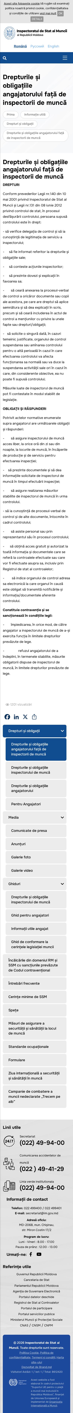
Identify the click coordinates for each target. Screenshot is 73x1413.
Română (20, 46)
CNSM (36, 1325)
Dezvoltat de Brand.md (37, 1367)
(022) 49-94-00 (42, 1143)
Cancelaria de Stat (36, 1280)
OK (60, 13)
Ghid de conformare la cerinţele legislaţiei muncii (32, 944)
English (53, 46)
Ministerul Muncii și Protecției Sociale (36, 1320)
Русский (37, 46)
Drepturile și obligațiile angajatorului (29, 788)
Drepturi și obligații (20, 124)
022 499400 (33, 1208)
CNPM (48, 1325)
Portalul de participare (36, 1308)
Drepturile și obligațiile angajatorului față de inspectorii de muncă (29, 749)
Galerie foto (21, 857)
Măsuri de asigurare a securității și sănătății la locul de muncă (32, 1028)
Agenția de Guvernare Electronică (36, 1291)
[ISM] (36, 33)
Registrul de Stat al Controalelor (36, 1303)
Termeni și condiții (43, 1357)
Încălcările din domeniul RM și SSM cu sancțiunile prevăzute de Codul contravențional (33, 965)
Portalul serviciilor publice (36, 1314)
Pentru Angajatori (26, 804)
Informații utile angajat (29, 929)
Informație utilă (34, 114)
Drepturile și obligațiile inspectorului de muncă (30, 770)
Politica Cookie (29, 1353)
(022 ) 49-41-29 (42, 1169)
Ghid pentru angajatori (30, 915)
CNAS (24, 1325)
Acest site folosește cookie (22, 3)
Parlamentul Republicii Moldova (36, 1286)
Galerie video (22, 870)
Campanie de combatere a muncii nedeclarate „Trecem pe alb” (34, 1096)
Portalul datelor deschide (36, 1297)
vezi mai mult (48, 13)
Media (13, 817)
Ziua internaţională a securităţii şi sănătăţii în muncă (34, 1076)
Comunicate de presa (29, 830)
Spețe (13, 1010)
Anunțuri (18, 844)
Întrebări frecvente (24, 983)
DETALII (37, 19)
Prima (11, 114)
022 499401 (53, 1208)
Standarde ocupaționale (28, 1047)
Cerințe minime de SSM (27, 997)
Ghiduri (14, 884)
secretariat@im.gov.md (42, 1213)
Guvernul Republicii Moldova (36, 1274)
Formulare (16, 1060)
